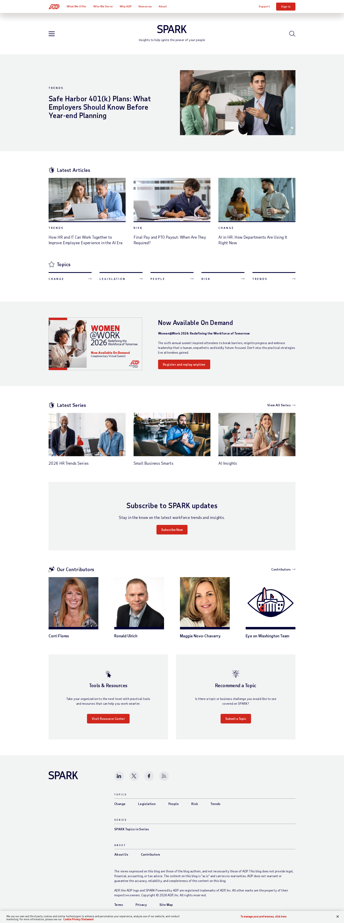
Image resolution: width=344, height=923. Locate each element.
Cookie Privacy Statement (78, 919)
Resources (145, 6)
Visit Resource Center (108, 718)
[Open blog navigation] (52, 34)
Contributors (281, 569)
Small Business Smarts (153, 463)
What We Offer (76, 6)
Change (226, 227)
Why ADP (126, 6)
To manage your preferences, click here (263, 916)
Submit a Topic (235, 718)
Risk (138, 227)
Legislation (113, 278)
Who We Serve (102, 6)
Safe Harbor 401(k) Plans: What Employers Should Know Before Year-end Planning (100, 106)
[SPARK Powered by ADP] (172, 29)
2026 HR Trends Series (69, 463)
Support (264, 6)
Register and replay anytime (184, 364)
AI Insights (227, 463)
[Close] (337, 916)
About (163, 6)
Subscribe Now (172, 529)
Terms (118, 904)
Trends (56, 88)
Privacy (141, 904)
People (157, 278)
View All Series (279, 405)
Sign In (285, 6)
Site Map (166, 904)
